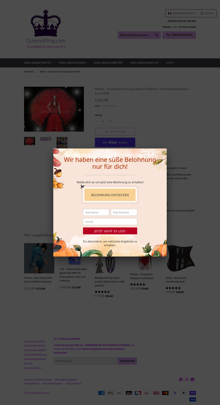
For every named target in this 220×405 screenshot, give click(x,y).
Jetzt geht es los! (110, 231)
